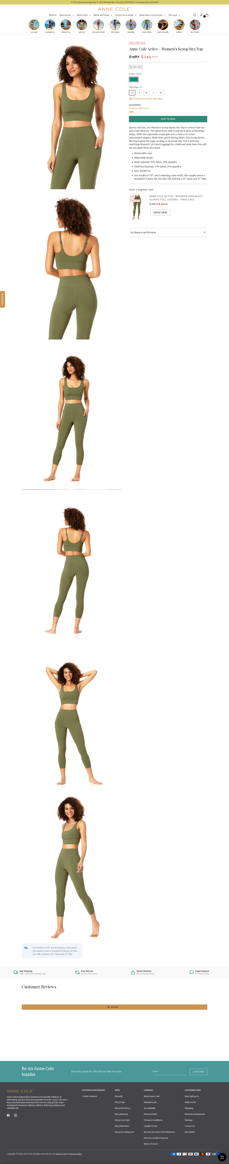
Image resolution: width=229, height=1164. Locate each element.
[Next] (165, 2)
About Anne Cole (151, 1096)
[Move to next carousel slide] (205, 1051)
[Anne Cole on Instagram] (15, 1116)
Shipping (189, 1108)
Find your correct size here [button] (148, 98)
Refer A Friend (150, 1144)
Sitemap (188, 1120)
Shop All (118, 1096)
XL (161, 93)
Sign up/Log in (192, 1096)
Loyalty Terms (150, 1126)
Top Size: (135, 87)
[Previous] (63, 2)
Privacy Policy (150, 1114)
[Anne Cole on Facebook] (8, 1116)
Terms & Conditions (153, 1120)
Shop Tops (120, 1102)
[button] (222, 1157)
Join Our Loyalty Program (156, 1138)
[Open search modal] (194, 15)
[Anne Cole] (114, 9)
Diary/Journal (150, 1102)
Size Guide (190, 1132)
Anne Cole (27, 1154)
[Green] (133, 79)
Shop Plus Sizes (122, 1126)
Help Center (190, 1102)
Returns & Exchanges (195, 1114)
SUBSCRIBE (198, 1071)
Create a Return (89, 1096)
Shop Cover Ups (122, 1120)
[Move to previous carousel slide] (199, 1052)
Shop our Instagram (124, 1132)
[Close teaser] (217, 1152)
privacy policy (76, 1154)
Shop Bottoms (121, 1114)
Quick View (160, 212)
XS (132, 93)
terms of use (61, 1154)
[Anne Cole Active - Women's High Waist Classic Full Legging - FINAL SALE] (137, 207)
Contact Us (190, 1126)
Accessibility (149, 1108)
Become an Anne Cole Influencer (159, 1132)
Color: (135, 74)
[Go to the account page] (200, 15)
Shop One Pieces (122, 1108)
